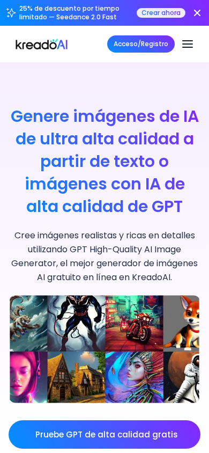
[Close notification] (197, 13)
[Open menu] (187, 44)
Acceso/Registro (141, 43)
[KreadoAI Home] (41, 44)
